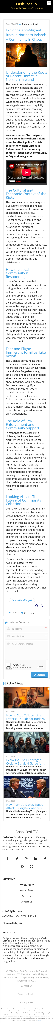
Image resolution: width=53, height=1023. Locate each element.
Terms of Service (26, 994)
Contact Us (26, 985)
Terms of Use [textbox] (26, 890)
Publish (40, 674)
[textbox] (26, 6)
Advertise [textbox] (27, 896)
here (39, 1021)
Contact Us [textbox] (26, 902)
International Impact (22, 600)
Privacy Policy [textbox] (26, 885)
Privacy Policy (26, 1002)
